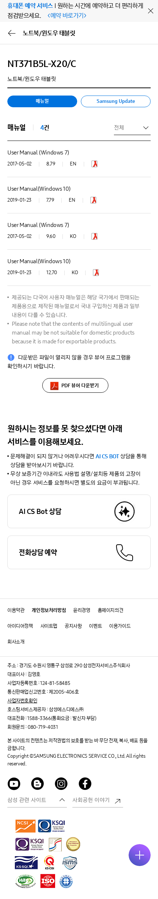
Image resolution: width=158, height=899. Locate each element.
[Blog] (37, 785)
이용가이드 (119, 626)
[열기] (140, 855)
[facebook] (85, 785)
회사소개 (15, 642)
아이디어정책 (20, 626)
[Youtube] (14, 785)
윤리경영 (81, 610)
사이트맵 (48, 626)
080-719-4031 (43, 727)
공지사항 (73, 626)
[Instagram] (61, 785)
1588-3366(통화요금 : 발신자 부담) (61, 718)
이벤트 (95, 626)
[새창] (94, 166)
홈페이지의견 (110, 610)
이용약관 (15, 610)
